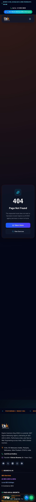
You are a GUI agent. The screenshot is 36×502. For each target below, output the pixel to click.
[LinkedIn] (12, 463)
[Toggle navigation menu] (30, 19)
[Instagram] (17, 463)
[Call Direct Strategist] (26, 497)
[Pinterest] (22, 463)
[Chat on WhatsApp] (31, 497)
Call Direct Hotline (10, 454)
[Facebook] (3, 463)
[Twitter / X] (8, 463)
